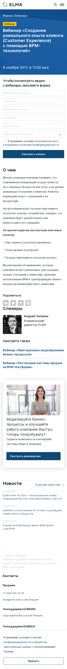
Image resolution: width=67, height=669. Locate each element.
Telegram (34, 599)
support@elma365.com (15, 615)
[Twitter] (13, 303)
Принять (33, 661)
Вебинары (21, 15)
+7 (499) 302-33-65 (13, 593)
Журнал (8, 15)
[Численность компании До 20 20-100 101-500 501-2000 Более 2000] (33, 134)
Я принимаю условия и (31, 143)
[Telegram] (21, 303)
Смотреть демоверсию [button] (25, 456)
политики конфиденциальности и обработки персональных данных (25, 642)
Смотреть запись (33, 154)
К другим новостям (48, 484)
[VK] (6, 303)
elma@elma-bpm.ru (13, 599)
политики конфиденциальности (39, 144)
